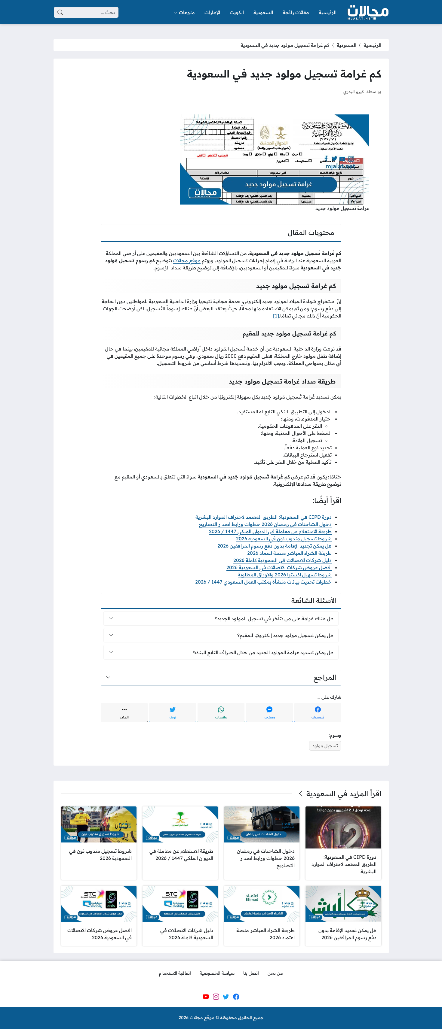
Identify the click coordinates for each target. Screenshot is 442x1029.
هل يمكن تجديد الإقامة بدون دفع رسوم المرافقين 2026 (274, 546)
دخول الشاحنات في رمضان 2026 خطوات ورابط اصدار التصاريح (265, 524)
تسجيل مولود (325, 745)
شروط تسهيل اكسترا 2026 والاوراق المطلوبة (285, 575)
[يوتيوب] (205, 996)
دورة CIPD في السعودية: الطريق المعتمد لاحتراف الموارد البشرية (263, 517)
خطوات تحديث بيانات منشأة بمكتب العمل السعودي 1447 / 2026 (263, 582)
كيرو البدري (353, 91)
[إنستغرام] (216, 996)
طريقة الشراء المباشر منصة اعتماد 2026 (289, 553)
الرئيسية (372, 45)
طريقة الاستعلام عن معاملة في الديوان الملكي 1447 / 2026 (270, 531)
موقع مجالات (187, 260)
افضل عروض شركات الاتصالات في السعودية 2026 (279, 567)
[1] (276, 316)
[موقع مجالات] (367, 12)
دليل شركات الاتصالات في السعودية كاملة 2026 (282, 560)
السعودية (346, 45)
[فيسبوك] (236, 996)
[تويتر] (226, 996)
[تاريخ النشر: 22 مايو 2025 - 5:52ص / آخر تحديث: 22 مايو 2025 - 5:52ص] (333, 91)
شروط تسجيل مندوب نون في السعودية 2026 (284, 539)
